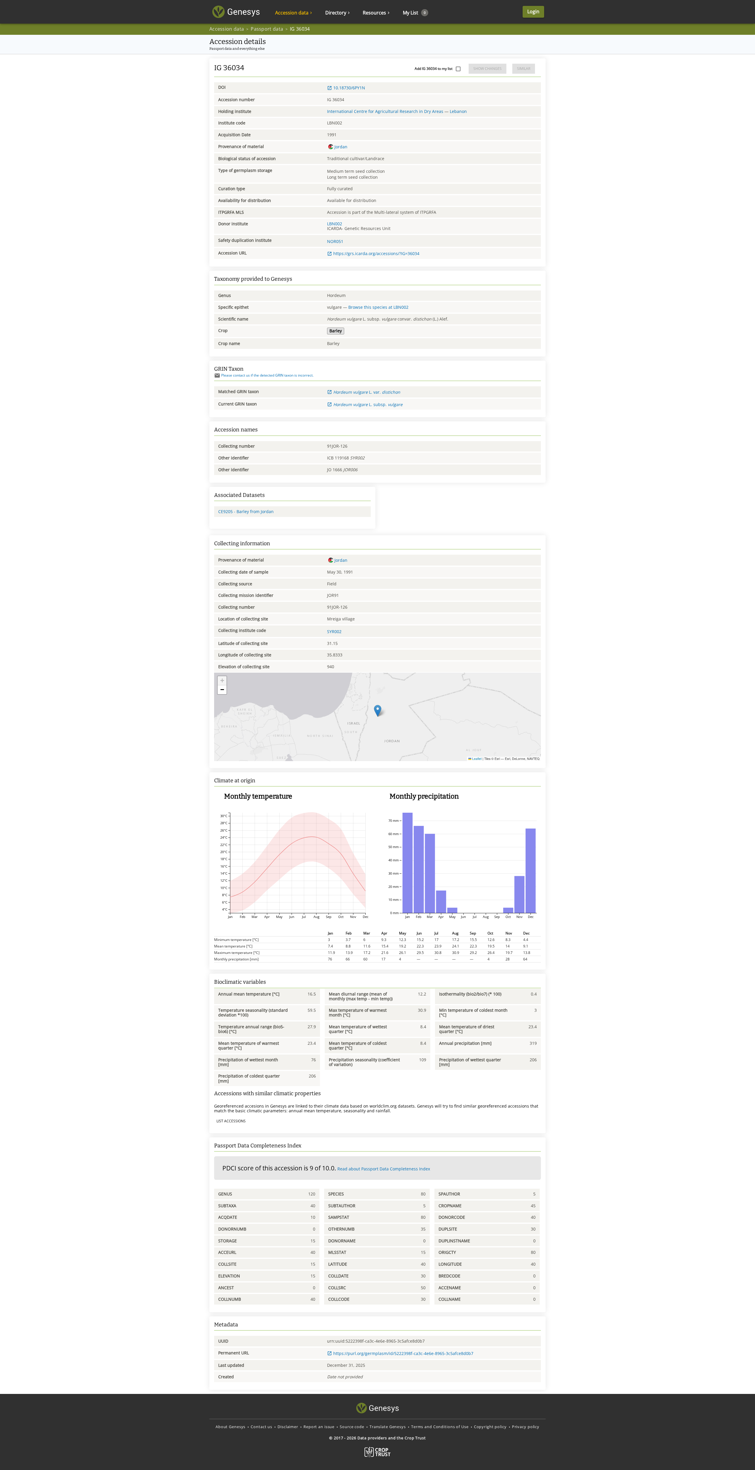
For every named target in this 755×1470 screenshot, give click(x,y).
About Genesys (230, 1426)
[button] (377, 711)
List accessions (231, 1121)
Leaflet (476, 758)
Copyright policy (490, 1426)
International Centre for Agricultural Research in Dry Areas (385, 111)
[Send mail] (217, 375)
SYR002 (334, 631)
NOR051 (335, 241)
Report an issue (318, 1426)
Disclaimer (288, 1426)
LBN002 (334, 223)
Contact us (261, 1426)
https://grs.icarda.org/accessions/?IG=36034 (376, 253)
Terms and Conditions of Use (440, 1426)
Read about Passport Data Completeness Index (383, 1169)
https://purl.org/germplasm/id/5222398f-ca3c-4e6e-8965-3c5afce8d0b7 (403, 1353)
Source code (352, 1426)
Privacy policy (525, 1426)
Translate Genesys (388, 1426)
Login (533, 11)
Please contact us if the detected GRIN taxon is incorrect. (267, 375)
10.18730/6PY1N (349, 88)
